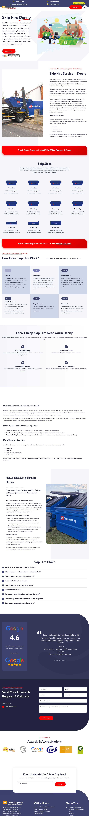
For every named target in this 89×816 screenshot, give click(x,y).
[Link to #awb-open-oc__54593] (85, 7)
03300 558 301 (46, 150)
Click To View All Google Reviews (14, 648)
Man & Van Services (57, 129)
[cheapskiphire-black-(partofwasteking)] (9, 6)
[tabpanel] (44, 432)
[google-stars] (14, 656)
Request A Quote (63, 150)
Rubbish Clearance (57, 131)
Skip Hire (54, 127)
